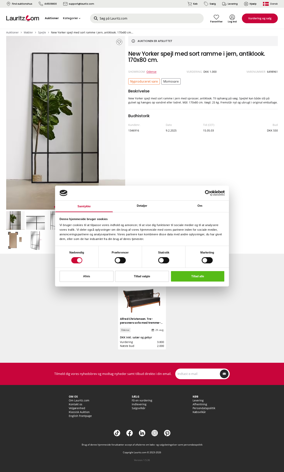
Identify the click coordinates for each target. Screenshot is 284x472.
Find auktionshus (22, 3)
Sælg (213, 3)
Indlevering (139, 404)
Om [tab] (199, 205)
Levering (233, 3)
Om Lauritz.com (79, 400)
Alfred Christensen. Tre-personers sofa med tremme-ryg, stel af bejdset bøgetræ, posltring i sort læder (140, 324)
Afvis (86, 276)
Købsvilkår (199, 412)
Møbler (28, 32)
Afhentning (200, 404)
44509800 (50, 3)
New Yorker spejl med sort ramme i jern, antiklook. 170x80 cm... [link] (92, 32)
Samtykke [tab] (84, 206)
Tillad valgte (142, 276)
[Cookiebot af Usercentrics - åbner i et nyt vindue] (208, 193)
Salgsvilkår (138, 408)
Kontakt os (75, 404)
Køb (195, 3)
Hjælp (253, 3)
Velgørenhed (77, 408)
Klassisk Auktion (79, 412)
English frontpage (80, 416)
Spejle (42, 32)
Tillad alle (197, 276)
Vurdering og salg (259, 18)
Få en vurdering (142, 400)
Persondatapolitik (204, 408)
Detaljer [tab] (142, 205)
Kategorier (70, 18)
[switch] (120, 260)
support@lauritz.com (81, 3)
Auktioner (12, 32)
